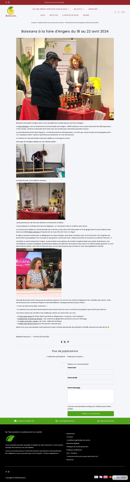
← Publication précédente (55, 356)
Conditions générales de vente (78, 440)
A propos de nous (70, 15)
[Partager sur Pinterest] (68, 342)
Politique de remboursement (77, 447)
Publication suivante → (75, 356)
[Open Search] (115, 12)
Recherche (71, 434)
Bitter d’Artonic (34, 232)
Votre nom (72, 368)
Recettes (54, 15)
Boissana (22, 478)
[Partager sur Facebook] (62, 342)
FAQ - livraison (72, 453)
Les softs (78, 9)
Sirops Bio (93, 9)
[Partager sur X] (65, 342)
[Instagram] (8, 2)
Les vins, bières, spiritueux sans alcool (50, 9)
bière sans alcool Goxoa (28, 324)
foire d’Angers (23, 126)
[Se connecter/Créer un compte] (119, 12)
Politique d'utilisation (74, 450)
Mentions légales (73, 443)
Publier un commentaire (91, 414)
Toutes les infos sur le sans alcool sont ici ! (51, 23)
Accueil (33, 23)
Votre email (72, 378)
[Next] (92, 2)
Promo (86, 15)
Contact (70, 437)
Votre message (74, 388)
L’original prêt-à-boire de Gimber (29, 319)
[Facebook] (6, 2)
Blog (43, 15)
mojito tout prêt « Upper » (29, 321)
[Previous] (38, 2)
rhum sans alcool (25, 316)
